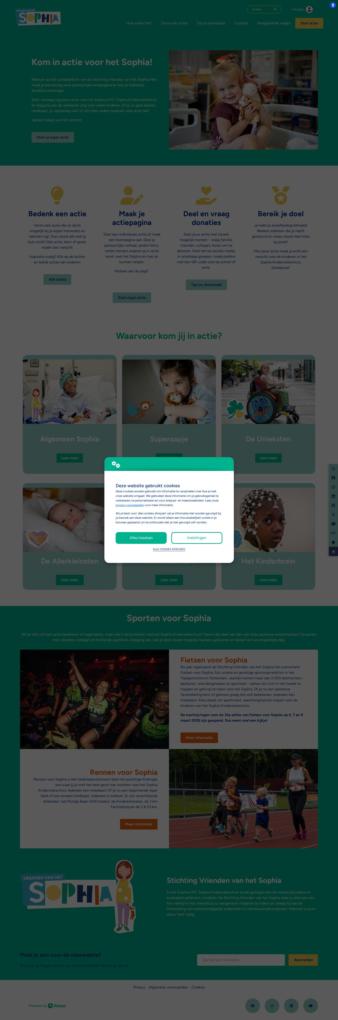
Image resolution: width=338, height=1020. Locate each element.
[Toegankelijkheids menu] (333, 5)
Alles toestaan (141, 538)
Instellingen (196, 538)
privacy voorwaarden (130, 505)
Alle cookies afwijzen (169, 549)
